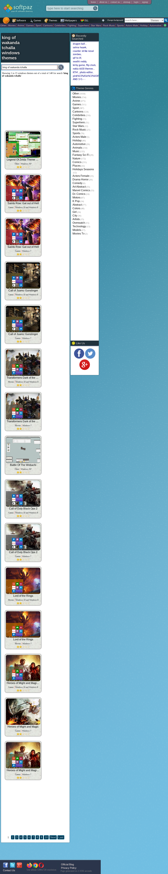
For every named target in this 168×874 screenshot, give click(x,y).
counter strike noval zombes (83, 53)
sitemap (126, 2)
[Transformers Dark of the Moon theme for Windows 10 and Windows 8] (23, 363)
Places (77, 165)
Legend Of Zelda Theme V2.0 (23, 159)
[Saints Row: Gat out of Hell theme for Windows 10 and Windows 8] (23, 188)
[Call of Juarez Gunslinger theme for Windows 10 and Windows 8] (23, 275)
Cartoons (48, 25)
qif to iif (77, 58)
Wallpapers (71, 20)
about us (103, 2)
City (75, 215)
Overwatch (79, 222)
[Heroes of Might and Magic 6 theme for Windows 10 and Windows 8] (23, 668)
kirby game (79, 65)
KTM (75, 72)
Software (21, 20)
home (93, 2)
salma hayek (79, 47)
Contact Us (9, 870)
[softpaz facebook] (5, 866)
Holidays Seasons (83, 169)
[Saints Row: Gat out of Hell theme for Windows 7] (23, 232)
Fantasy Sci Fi (81, 154)
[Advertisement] (35, 103)
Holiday (144, 25)
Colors (76, 208)
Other (3, 25)
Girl (75, 212)
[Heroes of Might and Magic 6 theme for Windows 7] (23, 755)
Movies (12, 25)
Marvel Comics (81, 190)
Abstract (77, 204)
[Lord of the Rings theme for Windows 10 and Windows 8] (23, 581)
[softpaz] (1, 22)
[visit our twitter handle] (90, 357)
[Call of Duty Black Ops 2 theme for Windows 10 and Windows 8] (23, 493)
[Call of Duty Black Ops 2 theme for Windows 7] (23, 537)
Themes (53, 20)
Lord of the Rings (23, 595)
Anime (21, 25)
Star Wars (96, 25)
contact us (115, 2)
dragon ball (79, 44)
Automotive (155, 25)
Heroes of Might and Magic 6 (23, 683)
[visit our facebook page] (79, 357)
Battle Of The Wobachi (23, 465)
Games (37, 20)
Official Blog (67, 864)
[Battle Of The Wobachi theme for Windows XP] (23, 450)
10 (46, 837)
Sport (38, 25)
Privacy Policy (68, 867)
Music (76, 151)
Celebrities (60, 25)
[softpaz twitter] (12, 866)
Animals (77, 147)
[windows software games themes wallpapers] (19, 15)
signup (145, 2)
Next (53, 837)
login (136, 2)
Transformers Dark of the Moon (23, 377)
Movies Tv (78, 233)
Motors (76, 197)
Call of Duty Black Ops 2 (23, 508)
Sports (120, 25)
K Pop (76, 201)
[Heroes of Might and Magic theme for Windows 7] (23, 712)
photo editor (86, 72)
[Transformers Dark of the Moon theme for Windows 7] (23, 406)
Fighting (72, 25)
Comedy (77, 183)
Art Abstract (79, 186)
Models (77, 230)
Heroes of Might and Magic (23, 726)
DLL (86, 20)
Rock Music (109, 25)
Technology (79, 226)
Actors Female (81, 175)
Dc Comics (79, 194)
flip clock (90, 65)
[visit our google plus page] (84, 369)
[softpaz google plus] (19, 866)
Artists (76, 219)
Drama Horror (80, 179)
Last (60, 837)
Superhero (83, 25)
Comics (77, 162)
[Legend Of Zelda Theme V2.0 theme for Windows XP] (23, 145)
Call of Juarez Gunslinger (23, 290)
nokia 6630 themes (83, 69)
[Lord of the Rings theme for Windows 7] (23, 624)
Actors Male (132, 25)
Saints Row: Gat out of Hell (23, 203)
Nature (76, 158)
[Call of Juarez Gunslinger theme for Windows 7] (23, 319)
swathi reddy (79, 61)
